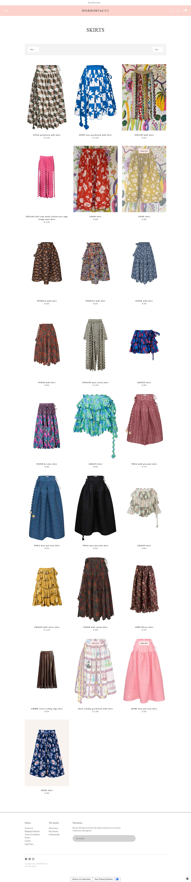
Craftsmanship (54, 834)
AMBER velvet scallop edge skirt (47, 709)
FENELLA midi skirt (47, 301)
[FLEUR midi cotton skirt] (95, 589)
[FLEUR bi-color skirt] (47, 426)
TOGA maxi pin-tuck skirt (47, 545)
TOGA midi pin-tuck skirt (144, 464)
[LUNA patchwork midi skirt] (47, 97)
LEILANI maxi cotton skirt (95, 382)
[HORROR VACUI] (95, 10)
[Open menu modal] (6, 11)
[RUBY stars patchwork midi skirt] (95, 97)
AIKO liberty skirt (144, 627)
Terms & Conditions (32, 834)
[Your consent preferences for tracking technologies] (187, 878)
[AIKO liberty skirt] (144, 589)
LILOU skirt (95, 216)
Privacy (27, 837)
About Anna (53, 828)
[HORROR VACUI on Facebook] (26, 859)
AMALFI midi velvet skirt (47, 627)
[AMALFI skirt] (144, 345)
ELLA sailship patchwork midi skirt (95, 709)
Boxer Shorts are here (94, 2)
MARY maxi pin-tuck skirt (144, 709)
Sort (156, 49)
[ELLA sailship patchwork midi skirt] (95, 671)
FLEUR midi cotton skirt (95, 627)
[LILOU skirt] (95, 179)
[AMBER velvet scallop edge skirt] (47, 671)
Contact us (29, 828)
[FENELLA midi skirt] (47, 263)
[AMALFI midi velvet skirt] (47, 589)
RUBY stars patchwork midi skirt (95, 135)
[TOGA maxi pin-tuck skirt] (47, 508)
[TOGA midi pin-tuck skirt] (144, 426)
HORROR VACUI (42, 864)
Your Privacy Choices (103, 879)
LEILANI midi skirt (144, 135)
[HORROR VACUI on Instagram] (33, 859)
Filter (32, 49)
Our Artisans (53, 831)
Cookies (28, 841)
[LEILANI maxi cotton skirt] (95, 345)
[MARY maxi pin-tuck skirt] (144, 671)
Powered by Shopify (30, 866)
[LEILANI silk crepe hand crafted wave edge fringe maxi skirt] (47, 179)
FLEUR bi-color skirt (47, 464)
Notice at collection (81, 879)
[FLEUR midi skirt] (144, 263)
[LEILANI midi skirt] (144, 97)
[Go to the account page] (178, 11)
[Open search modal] (171, 11)
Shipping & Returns (32, 831)
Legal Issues (29, 844)
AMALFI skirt (144, 382)
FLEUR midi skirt (144, 301)
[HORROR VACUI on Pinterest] (29, 859)
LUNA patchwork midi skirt (47, 135)
